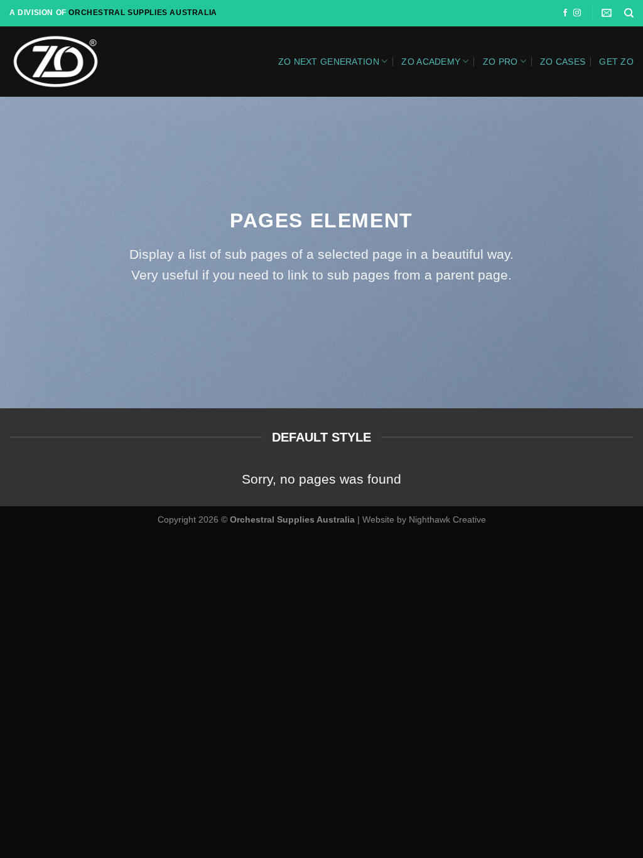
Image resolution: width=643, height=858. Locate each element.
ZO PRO (500, 62)
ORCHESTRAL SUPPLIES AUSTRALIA (142, 12)
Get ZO (616, 62)
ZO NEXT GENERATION (328, 62)
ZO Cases (562, 62)
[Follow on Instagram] (577, 13)
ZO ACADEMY (430, 62)
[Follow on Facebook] (565, 13)
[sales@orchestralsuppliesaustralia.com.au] (608, 13)
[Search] (629, 13)
